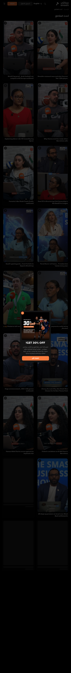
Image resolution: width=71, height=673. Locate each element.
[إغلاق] (22, 313)
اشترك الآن (35, 358)
